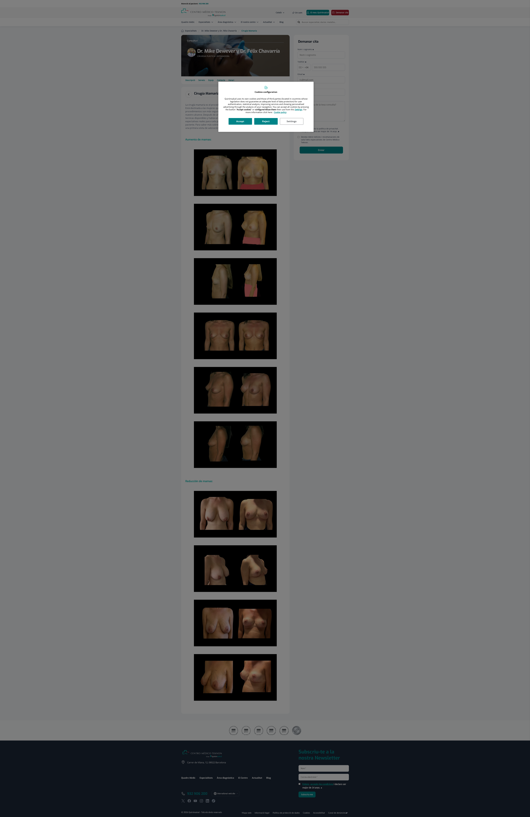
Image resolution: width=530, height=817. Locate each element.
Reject (266, 121)
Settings (291, 121)
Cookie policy (280, 112)
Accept (240, 121)
